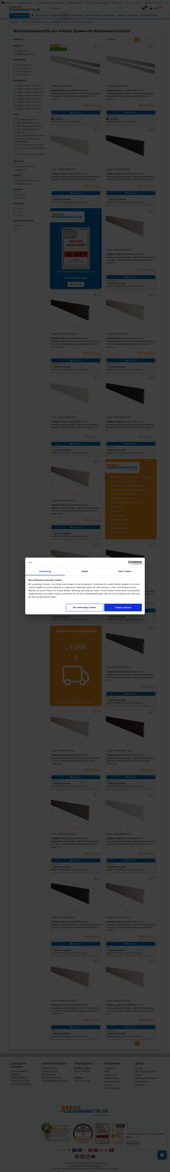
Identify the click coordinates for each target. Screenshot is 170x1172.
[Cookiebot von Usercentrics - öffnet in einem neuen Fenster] (130, 563)
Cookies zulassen (123, 607)
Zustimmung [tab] (45, 571)
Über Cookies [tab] (124, 571)
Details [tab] (85, 571)
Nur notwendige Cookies (84, 607)
